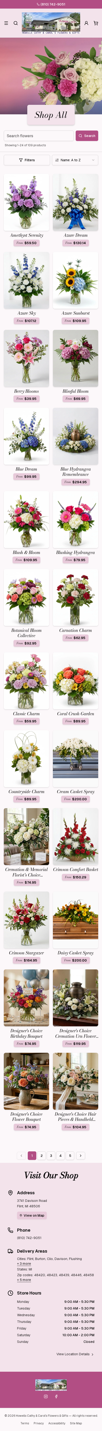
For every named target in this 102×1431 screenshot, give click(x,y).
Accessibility (56, 1423)
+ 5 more (24, 1280)
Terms (24, 1423)
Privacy (39, 1423)
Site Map (76, 1423)
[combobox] (75, 160)
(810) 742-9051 (53, 4)
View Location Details (73, 1354)
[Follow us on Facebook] (56, 1396)
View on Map (34, 1215)
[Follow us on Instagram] (46, 1396)
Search (89, 136)
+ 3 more (24, 1263)
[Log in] (86, 23)
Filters (30, 160)
